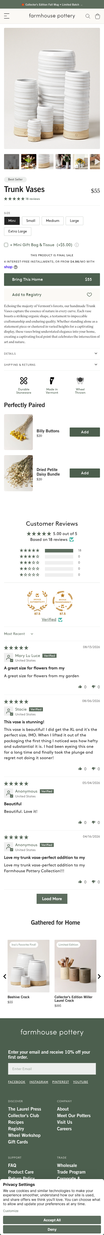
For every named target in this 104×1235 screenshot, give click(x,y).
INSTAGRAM (39, 1082)
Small (30, 221)
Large (74, 221)
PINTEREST (60, 1082)
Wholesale (67, 1165)
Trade (62, 1157)
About (63, 1109)
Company (64, 1101)
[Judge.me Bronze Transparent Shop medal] (63, 601)
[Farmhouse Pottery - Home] (52, 1032)
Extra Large (17, 231)
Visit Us (64, 1122)
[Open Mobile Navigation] (6, 16)
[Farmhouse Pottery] (52, 16)
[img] (16, 647)
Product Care (21, 1172)
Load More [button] (52, 898)
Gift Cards (18, 1142)
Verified (49, 619)
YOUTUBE (80, 1082)
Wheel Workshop (24, 1135)
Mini (12, 221)
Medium (52, 221)
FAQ (12, 1165)
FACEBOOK (16, 1082)
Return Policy (21, 1178)
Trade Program (71, 1172)
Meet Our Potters (74, 1115)
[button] (14, 198)
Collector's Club (23, 1115)
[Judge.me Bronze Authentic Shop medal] (37, 601)
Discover (15, 1101)
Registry (16, 1128)
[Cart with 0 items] (99, 16)
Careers (64, 1128)
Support (14, 1157)
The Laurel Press (24, 1109)
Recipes (16, 1122)
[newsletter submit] (90, 1069)
